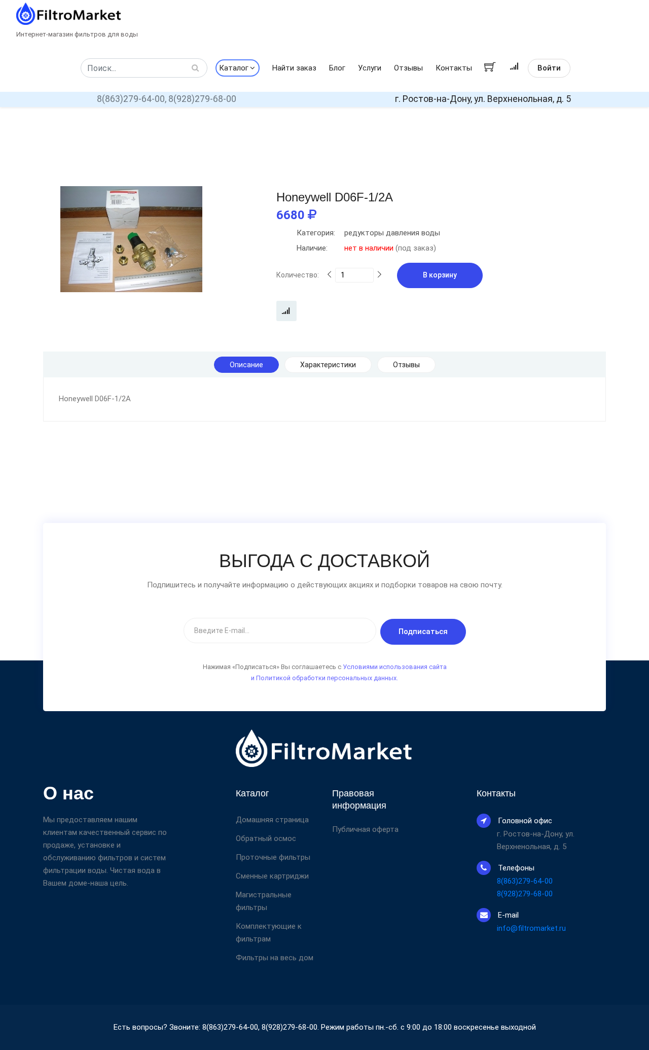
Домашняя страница (272, 819)
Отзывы (408, 68)
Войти (549, 68)
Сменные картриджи (272, 876)
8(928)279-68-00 (202, 99)
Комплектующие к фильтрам (269, 932)
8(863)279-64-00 (525, 881)
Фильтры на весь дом (274, 957)
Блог (337, 68)
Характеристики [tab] (328, 365)
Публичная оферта (365, 829)
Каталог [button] (233, 68)
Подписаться (423, 631)
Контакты (454, 68)
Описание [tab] (246, 365)
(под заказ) (366, 248)
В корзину (440, 275)
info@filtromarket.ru (531, 928)
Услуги (369, 68)
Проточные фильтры (273, 857)
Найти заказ (294, 68)
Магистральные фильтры (264, 901)
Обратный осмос (266, 838)
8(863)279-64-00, (131, 99)
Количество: (297, 275)
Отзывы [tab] (406, 365)
